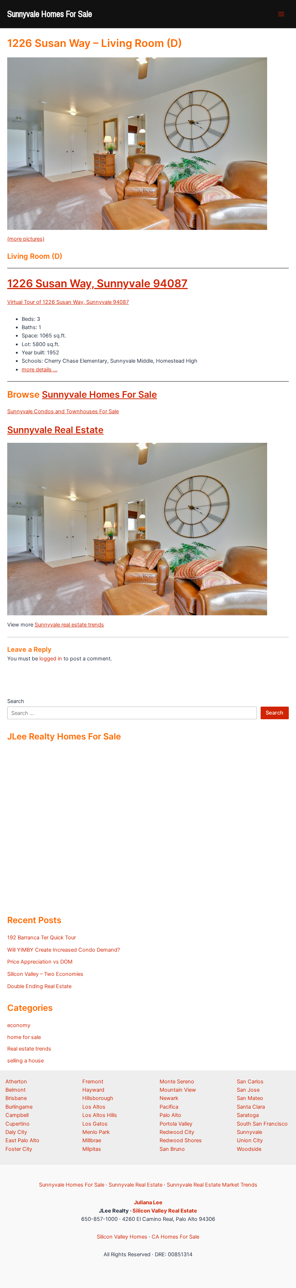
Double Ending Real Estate (39, 986)
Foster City (18, 1149)
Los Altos (93, 1107)
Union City (250, 1140)
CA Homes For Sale (175, 1237)
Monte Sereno (177, 1081)
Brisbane (16, 1098)
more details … (39, 369)
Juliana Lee (148, 1202)
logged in (50, 658)
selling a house (25, 1060)
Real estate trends (29, 1048)
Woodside (249, 1149)
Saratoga (248, 1115)
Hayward (93, 1090)
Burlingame (18, 1107)
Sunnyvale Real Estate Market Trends (212, 1185)
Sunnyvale (249, 1132)
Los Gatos (95, 1124)
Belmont (15, 1090)
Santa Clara (251, 1107)
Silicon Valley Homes (122, 1237)
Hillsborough (97, 1098)
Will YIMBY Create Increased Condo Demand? (63, 950)
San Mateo (250, 1098)
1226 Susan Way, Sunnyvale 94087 (97, 283)
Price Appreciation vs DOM (40, 962)
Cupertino (17, 1124)
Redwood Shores (181, 1140)
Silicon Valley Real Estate (164, 1211)
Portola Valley (176, 1124)
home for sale (24, 1037)
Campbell (17, 1115)
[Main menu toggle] (281, 14)
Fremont (92, 1081)
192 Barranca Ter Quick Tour (41, 937)
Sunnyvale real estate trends (69, 624)
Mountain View (178, 1090)
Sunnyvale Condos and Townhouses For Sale (63, 411)
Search (15, 701)
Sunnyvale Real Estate (55, 429)
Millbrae (91, 1140)
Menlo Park (96, 1132)
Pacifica (169, 1107)
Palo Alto (170, 1115)
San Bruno (172, 1149)
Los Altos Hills (99, 1115)
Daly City (16, 1132)
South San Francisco (262, 1124)
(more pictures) (25, 239)
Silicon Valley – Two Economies (45, 974)
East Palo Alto (22, 1140)
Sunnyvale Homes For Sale (49, 13)
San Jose (248, 1090)
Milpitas (91, 1149)
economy (18, 1025)
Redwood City (177, 1132)
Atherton (16, 1081)
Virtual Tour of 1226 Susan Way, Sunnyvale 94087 (68, 302)
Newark (169, 1098)
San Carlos (250, 1081)
